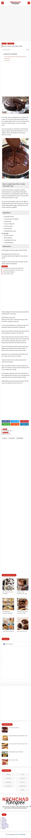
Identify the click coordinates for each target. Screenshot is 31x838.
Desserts (8, 774)
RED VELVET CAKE (13, 760)
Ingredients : (7, 58)
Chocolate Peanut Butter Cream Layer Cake (13, 270)
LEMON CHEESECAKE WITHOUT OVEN (18, 735)
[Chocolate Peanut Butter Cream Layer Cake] (23, 604)
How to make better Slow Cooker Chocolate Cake (15, 56)
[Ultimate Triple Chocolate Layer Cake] (23, 584)
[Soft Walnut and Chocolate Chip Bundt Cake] (8, 604)
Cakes (4, 43)
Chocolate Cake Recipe (14, 727)
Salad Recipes (23, 786)
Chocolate (11, 43)
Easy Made (20, 438)
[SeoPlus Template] (7, 834)
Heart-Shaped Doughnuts (9, 272)
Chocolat (23, 782)
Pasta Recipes (8, 786)
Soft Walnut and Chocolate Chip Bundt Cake (13, 268)
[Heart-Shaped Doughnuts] (8, 624)
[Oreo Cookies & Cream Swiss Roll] (8, 584)
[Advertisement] (15, 822)
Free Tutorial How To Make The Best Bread (18, 743)
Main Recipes (8, 782)
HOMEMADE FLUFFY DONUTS (16, 751)
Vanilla (22, 789)
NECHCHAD (23, 834)
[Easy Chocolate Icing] (23, 624)
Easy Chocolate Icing (8, 273)
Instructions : (8, 60)
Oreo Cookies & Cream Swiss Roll (8, 592)
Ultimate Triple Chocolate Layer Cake (22, 592)
